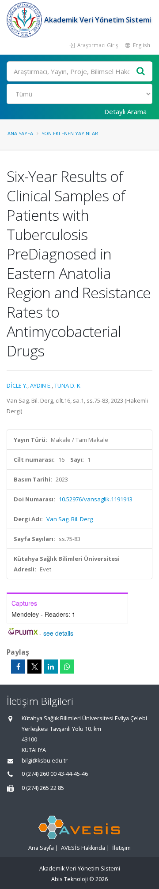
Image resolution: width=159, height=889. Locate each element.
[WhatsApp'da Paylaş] (67, 666)
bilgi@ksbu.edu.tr (45, 760)
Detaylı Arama (125, 111)
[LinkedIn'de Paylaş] (51, 666)
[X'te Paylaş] (34, 666)
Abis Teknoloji (69, 879)
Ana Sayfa (20, 133)
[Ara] (140, 71)
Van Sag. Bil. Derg (69, 519)
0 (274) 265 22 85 (43, 788)
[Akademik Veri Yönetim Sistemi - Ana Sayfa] (25, 20)
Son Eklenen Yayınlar (70, 133)
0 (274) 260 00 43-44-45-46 (55, 774)
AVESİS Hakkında (83, 848)
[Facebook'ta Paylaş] (18, 666)
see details (58, 633)
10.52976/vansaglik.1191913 (95, 499)
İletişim (121, 848)
